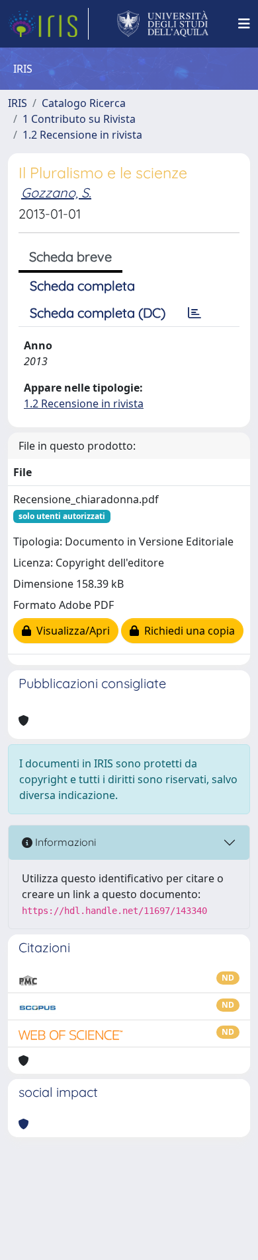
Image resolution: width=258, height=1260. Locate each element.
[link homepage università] (163, 24)
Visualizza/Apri (70, 630)
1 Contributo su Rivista (79, 119)
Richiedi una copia (187, 630)
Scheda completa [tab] (82, 285)
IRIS (17, 103)
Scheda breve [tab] (70, 256)
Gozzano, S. (56, 192)
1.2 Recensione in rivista (82, 134)
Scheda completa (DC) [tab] (97, 312)
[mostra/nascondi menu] (244, 23)
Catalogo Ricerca (84, 103)
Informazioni (64, 842)
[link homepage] (48, 24)
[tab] (194, 313)
